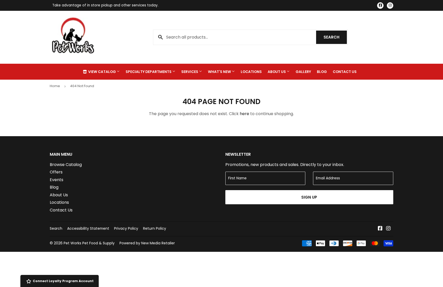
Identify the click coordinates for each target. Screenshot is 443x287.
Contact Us (345, 71)
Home (55, 86)
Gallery (303, 71)
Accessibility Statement (88, 228)
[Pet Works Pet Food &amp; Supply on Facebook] (380, 229)
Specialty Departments (149, 71)
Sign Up (309, 197)
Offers (56, 172)
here (244, 114)
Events (56, 180)
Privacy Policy (126, 228)
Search (335, 37)
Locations (251, 71)
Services (190, 71)
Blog (322, 71)
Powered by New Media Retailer (147, 243)
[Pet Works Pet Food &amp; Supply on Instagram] (388, 229)
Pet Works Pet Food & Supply (89, 243)
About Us (277, 71)
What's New (220, 71)
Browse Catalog (66, 165)
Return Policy (154, 228)
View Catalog (102, 71)
